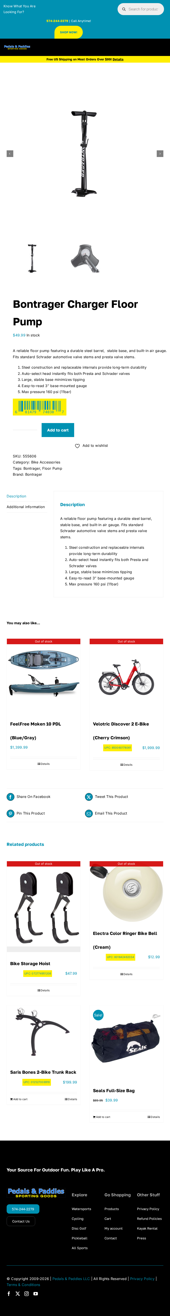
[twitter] (17, 1294)
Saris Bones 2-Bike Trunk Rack (43, 1072)
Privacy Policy (142, 1278)
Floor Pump (52, 468)
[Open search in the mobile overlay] (140, 9)
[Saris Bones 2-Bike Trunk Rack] (43, 1033)
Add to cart (58, 429)
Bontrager (31, 468)
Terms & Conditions (23, 1284)
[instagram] (26, 1294)
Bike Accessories (45, 462)
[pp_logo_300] (17, 47)
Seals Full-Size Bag (114, 1090)
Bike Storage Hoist (30, 963)
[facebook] (9, 1294)
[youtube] (35, 1294)
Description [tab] (16, 496)
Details (45, 763)
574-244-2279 (57, 21)
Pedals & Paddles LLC (71, 1278)
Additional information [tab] (26, 507)
